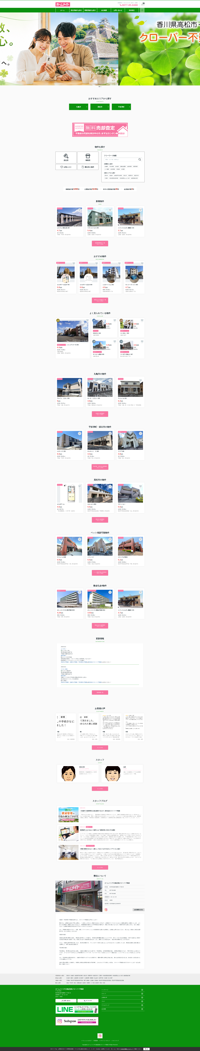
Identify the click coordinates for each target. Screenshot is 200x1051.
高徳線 (96, 980)
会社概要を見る (138, 909)
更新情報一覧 (100, 692)
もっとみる (100, 747)
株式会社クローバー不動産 (94, 662)
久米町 (106, 978)
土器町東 (76, 978)
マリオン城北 (64, 669)
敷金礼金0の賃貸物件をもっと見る (100, 625)
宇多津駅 (111, 166)
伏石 (104, 982)
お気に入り (67, 167)
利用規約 (96, 1040)
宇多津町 (121, 107)
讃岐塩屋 (79, 982)
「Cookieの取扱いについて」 (126, 1049)
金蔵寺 (84, 982)
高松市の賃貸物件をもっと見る (100, 520)
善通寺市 (130, 175)
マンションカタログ (87, 1040)
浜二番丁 (110, 978)
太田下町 (101, 978)
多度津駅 (113, 169)
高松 (101, 982)
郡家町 (92, 978)
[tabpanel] (100, 48)
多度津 (97, 982)
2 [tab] (100, 86)
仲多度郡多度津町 (113, 178)
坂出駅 (117, 166)
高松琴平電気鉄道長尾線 (105, 980)
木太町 (68, 978)
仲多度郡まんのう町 (125, 178)
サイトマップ (116, 1040)
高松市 (100, 107)
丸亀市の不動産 (73, 662)
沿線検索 (70, 155)
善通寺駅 (135, 166)
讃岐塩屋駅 (123, 166)
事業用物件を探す (90, 10)
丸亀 (67, 982)
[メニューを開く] (142, 10)
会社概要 (104, 10)
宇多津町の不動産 (82, 662)
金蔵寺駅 (129, 166)
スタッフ (104, 993)
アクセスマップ (105, 1005)
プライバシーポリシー (105, 1040)
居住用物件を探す (76, 10)
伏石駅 (123, 169)
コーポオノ (63, 649)
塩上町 (96, 978)
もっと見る (100, 788)
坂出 (75, 982)
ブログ (103, 1001)
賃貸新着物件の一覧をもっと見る (100, 243)
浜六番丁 (81, 978)
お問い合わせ (118, 10)
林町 (72, 978)
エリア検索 (61, 155)
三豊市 (106, 178)
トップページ (105, 989)
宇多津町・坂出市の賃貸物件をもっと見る (100, 467)
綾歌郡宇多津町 (118, 175)
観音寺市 (136, 175)
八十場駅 (107, 169)
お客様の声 (104, 997)
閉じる (146, 1049)
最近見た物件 (89, 167)
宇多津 (71, 982)
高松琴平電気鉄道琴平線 (77, 980)
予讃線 (68, 980)
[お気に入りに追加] (79, 210)
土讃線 (92, 980)
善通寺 (88, 982)
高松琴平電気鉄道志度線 (118, 980)
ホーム (62, 10)
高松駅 (118, 169)
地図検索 (66, 159)
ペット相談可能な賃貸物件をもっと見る (100, 573)
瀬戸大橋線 (87, 980)
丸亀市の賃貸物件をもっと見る (100, 414)
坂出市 (125, 175)
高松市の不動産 (65, 662)
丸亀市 (78, 107)
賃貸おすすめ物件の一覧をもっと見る (100, 300)
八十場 (92, 982)
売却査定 (132, 10)
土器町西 (87, 978)
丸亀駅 (106, 166)
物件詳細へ (63, 655)
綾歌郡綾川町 (134, 178)
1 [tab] (99, 86)
